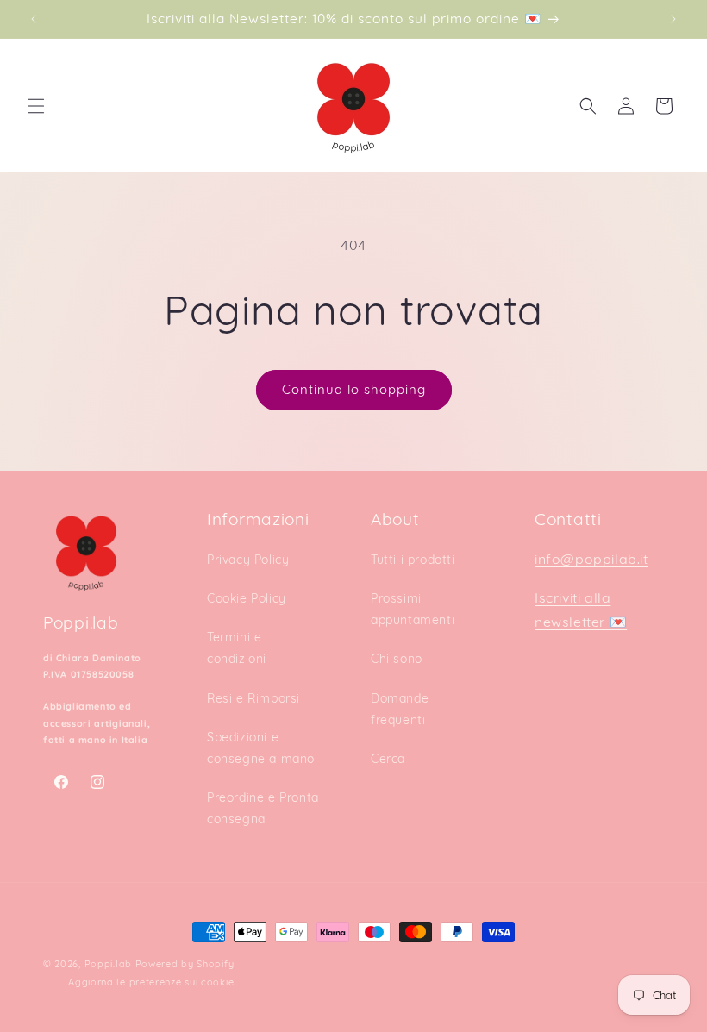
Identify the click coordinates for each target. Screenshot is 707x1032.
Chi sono (396, 658)
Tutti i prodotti (413, 559)
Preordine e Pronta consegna (263, 808)
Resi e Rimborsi (253, 698)
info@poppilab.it (591, 558)
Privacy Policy (248, 559)
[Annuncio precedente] (34, 19)
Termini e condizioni (236, 647)
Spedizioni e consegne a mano (261, 747)
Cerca (388, 758)
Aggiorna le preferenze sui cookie (151, 982)
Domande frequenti (400, 709)
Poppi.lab (108, 964)
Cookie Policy (246, 598)
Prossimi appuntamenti (412, 609)
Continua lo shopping (354, 389)
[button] (36, 106)
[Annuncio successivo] (673, 19)
